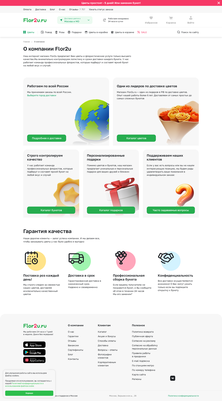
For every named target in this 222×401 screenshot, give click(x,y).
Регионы (136, 379)
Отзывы (77, 9)
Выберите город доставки (41, 95)
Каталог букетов (51, 210)
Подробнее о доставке (46, 138)
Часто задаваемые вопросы (171, 210)
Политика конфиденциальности (183, 396)
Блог (52, 9)
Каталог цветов (136, 138)
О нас (62, 9)
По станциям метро (143, 365)
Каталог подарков (111, 210)
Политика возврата (143, 331)
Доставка (40, 9)
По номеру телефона (143, 370)
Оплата (27, 9)
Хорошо (29, 393)
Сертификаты (75, 349)
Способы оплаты (107, 340)
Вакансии (73, 345)
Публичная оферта (142, 336)
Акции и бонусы (107, 336)
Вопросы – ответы (108, 349)
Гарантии (73, 336)
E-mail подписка (141, 360)
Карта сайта (139, 374)
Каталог (102, 331)
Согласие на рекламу (144, 340)
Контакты (73, 359)
